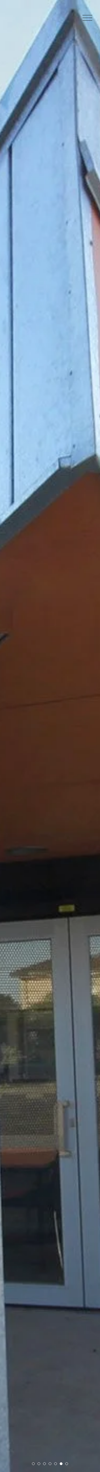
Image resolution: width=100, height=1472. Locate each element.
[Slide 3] (44, 1463)
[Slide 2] (39, 1463)
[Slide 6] (61, 1463)
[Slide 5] (55, 1463)
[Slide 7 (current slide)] (66, 1463)
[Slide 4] (50, 1463)
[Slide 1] (33, 1463)
